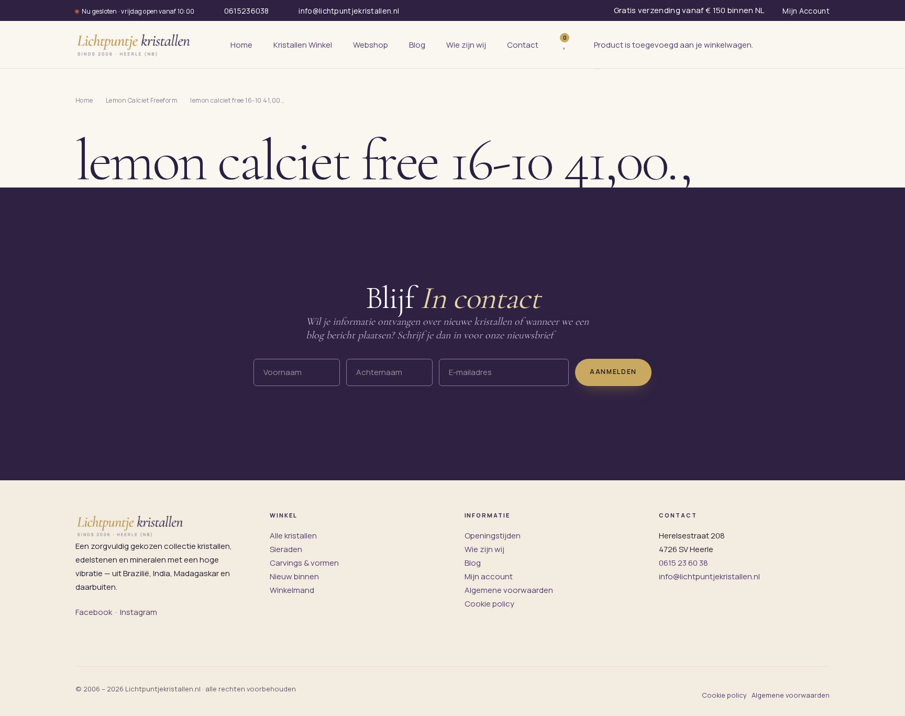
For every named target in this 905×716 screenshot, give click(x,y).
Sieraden (286, 549)
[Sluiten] (597, 69)
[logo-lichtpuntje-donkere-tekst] (134, 44)
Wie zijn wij (484, 549)
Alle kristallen (293, 535)
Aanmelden (613, 371)
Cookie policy (489, 603)
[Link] (580, 45)
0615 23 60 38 (683, 562)
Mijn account (489, 576)
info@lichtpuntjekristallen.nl (709, 576)
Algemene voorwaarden (509, 590)
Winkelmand (292, 590)
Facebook (93, 612)
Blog (473, 562)
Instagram (138, 612)
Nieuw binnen (294, 576)
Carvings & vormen (304, 562)
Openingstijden (493, 535)
